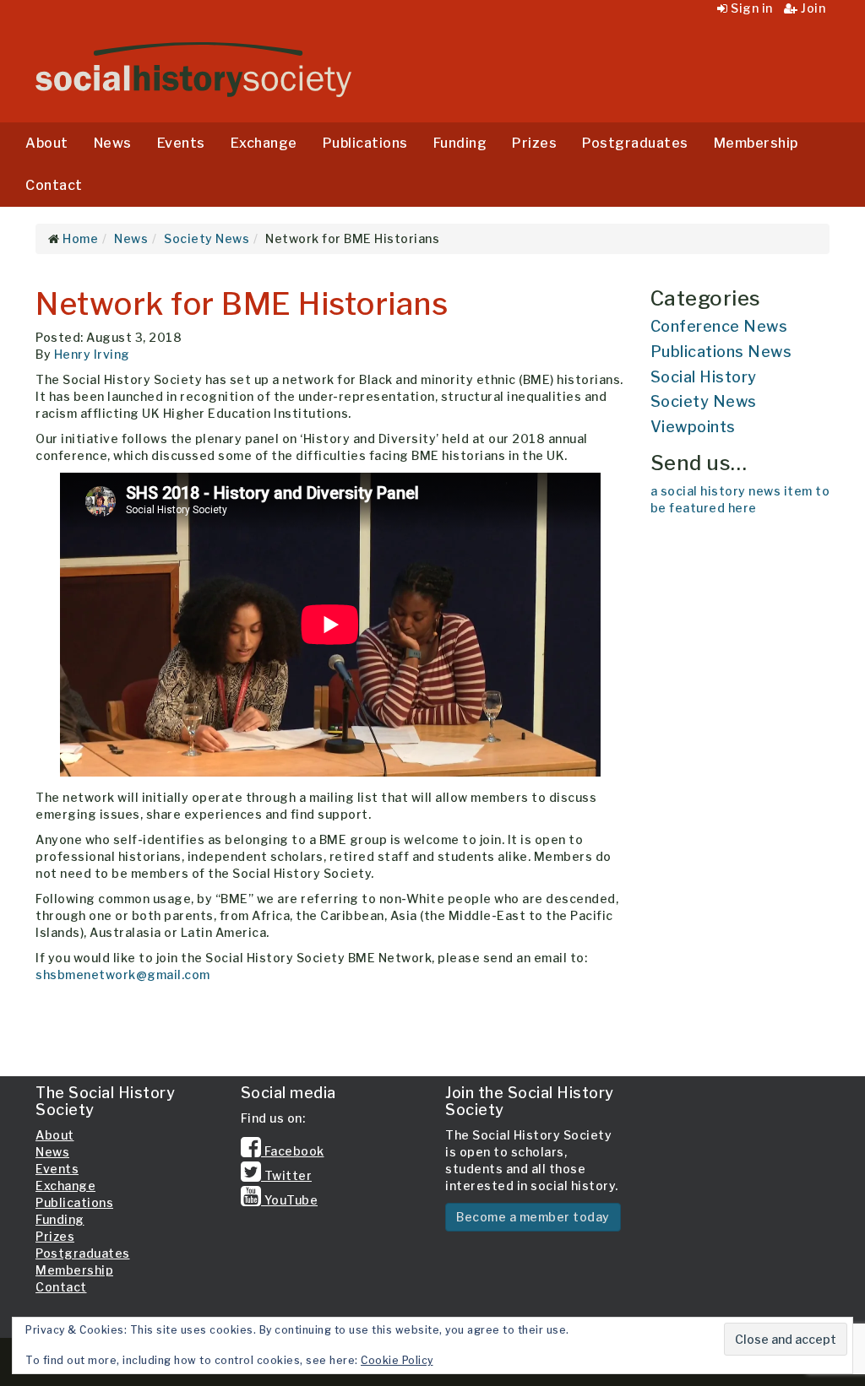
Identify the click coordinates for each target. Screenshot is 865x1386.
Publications (365, 143)
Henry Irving (92, 354)
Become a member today (533, 1217)
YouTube (289, 1200)
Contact (54, 185)
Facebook (292, 1151)
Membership (756, 143)
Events (181, 143)
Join (811, 8)
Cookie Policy (397, 1360)
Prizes (534, 143)
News (113, 143)
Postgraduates (635, 143)
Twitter (286, 1175)
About (46, 143)
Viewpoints (693, 427)
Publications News (721, 351)
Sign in (750, 8)
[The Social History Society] (193, 69)
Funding (460, 143)
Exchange (264, 143)
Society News (703, 401)
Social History (703, 377)
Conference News (719, 326)
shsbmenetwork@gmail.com (122, 974)
